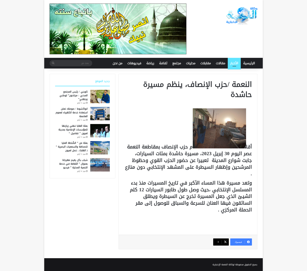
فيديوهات (134, 63)
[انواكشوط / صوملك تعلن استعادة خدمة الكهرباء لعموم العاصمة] (100, 113)
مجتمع (176, 63)
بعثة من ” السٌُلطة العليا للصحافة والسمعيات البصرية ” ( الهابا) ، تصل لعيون (72, 147)
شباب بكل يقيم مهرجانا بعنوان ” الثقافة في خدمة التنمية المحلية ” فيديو (73, 164)
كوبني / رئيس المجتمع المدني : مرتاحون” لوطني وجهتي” (74, 95)
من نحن (117, 63)
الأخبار (234, 63)
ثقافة (163, 63)
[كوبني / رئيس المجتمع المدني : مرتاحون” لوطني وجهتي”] (100, 96)
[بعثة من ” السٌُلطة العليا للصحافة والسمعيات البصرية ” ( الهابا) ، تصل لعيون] (100, 147)
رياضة (150, 63)
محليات (190, 63)
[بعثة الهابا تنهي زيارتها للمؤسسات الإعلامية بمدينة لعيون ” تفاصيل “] (100, 130)
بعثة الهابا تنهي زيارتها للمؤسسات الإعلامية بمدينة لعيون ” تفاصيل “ (73, 129)
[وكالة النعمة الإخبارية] (241, 16)
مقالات (220, 63)
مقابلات (205, 63)
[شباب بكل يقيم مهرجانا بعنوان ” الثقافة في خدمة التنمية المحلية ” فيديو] (100, 165)
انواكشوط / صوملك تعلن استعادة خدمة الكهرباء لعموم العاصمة (72, 112)
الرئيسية (249, 63)
